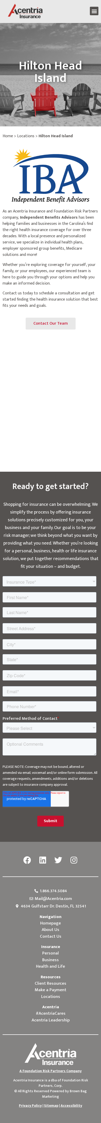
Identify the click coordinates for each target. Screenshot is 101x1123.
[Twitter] (58, 860)
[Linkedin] (43, 860)
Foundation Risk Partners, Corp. (63, 1083)
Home (8, 136)
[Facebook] (27, 860)
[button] (94, 11)
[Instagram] (74, 860)
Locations (25, 136)
